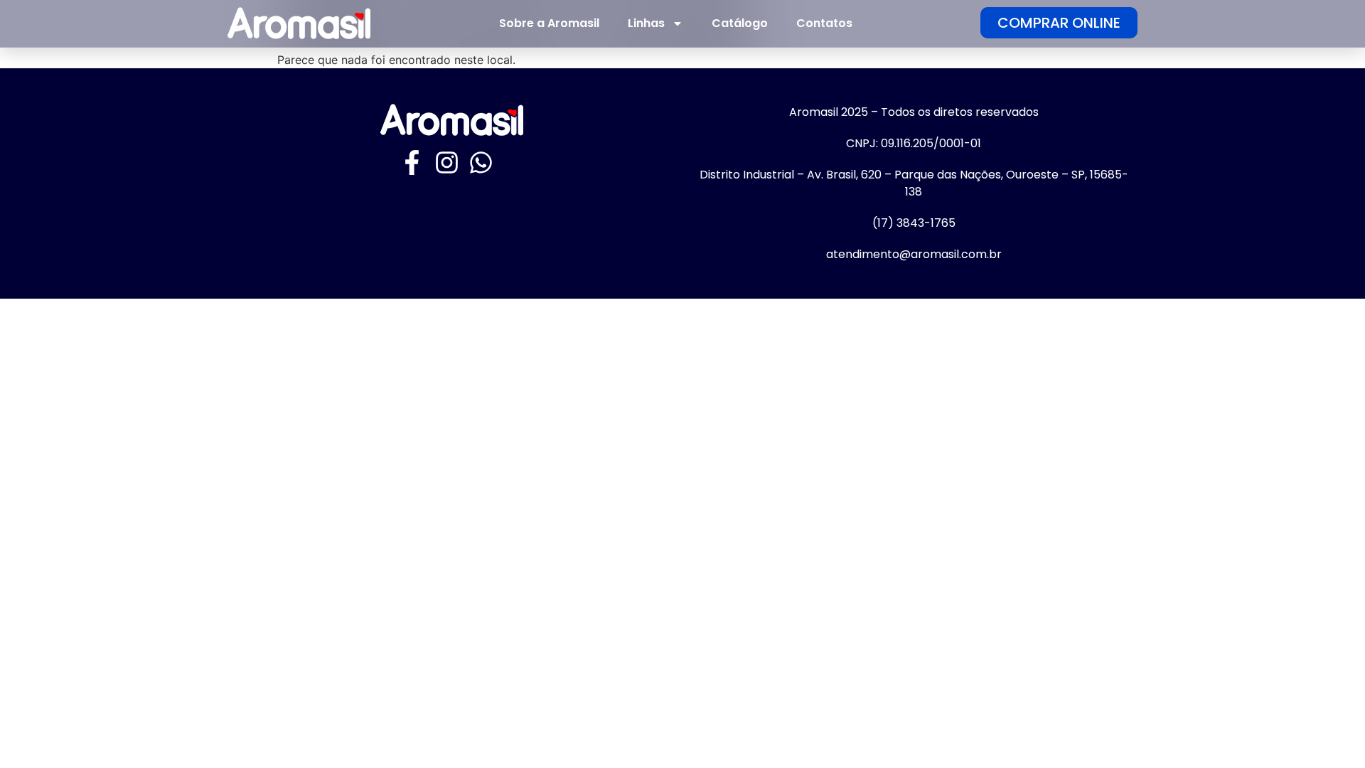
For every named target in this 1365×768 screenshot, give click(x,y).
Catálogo (740, 23)
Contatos (824, 23)
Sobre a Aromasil (549, 23)
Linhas (646, 23)
